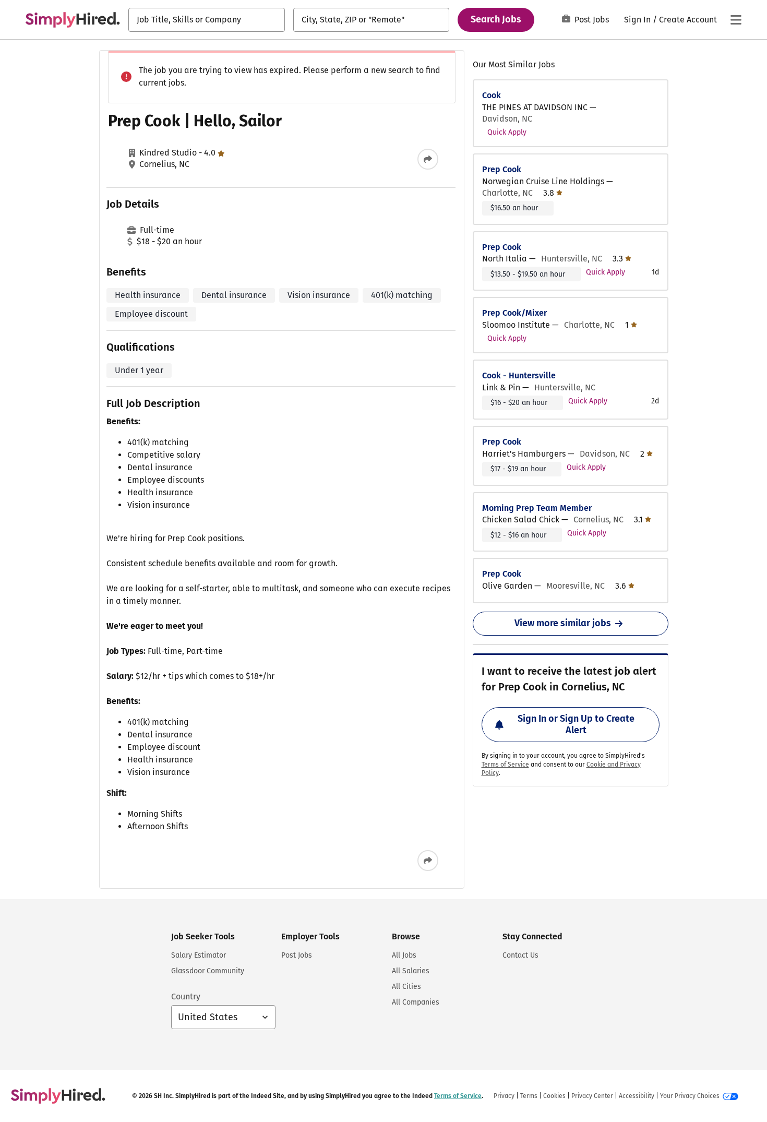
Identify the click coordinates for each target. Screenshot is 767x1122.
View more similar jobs (562, 623)
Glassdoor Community (207, 970)
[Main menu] (735, 20)
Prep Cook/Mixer (514, 313)
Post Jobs (591, 20)
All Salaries (410, 970)
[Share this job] (427, 159)
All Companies (415, 1002)
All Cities (406, 986)
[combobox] (206, 20)
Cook (491, 95)
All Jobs (404, 955)
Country (185, 996)
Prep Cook (501, 169)
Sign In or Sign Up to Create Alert (576, 724)
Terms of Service (505, 764)
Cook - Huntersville (519, 375)
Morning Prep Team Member (537, 508)
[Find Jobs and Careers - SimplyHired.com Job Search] (72, 20)
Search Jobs (496, 19)
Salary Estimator (198, 955)
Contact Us (520, 955)
